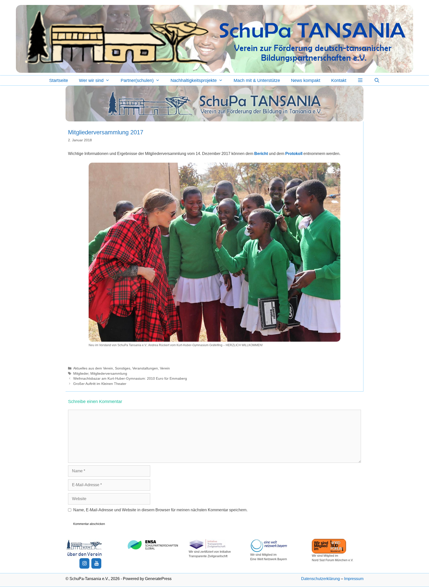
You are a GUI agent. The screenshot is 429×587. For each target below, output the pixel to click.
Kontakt (338, 80)
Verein (165, 368)
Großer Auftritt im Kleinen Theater (99, 384)
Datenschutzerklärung (320, 579)
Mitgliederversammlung (108, 373)
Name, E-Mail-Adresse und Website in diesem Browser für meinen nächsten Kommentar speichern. (160, 510)
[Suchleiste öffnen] (377, 80)
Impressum (353, 579)
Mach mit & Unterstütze (257, 80)
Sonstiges (122, 368)
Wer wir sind (91, 80)
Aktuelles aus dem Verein (93, 368)
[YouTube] (96, 563)
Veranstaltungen (145, 368)
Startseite (58, 80)
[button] (360, 80)
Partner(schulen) (137, 80)
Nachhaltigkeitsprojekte (194, 80)
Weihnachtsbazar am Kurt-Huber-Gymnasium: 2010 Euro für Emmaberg (130, 378)
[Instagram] (84, 563)
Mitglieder (80, 373)
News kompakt (305, 80)
